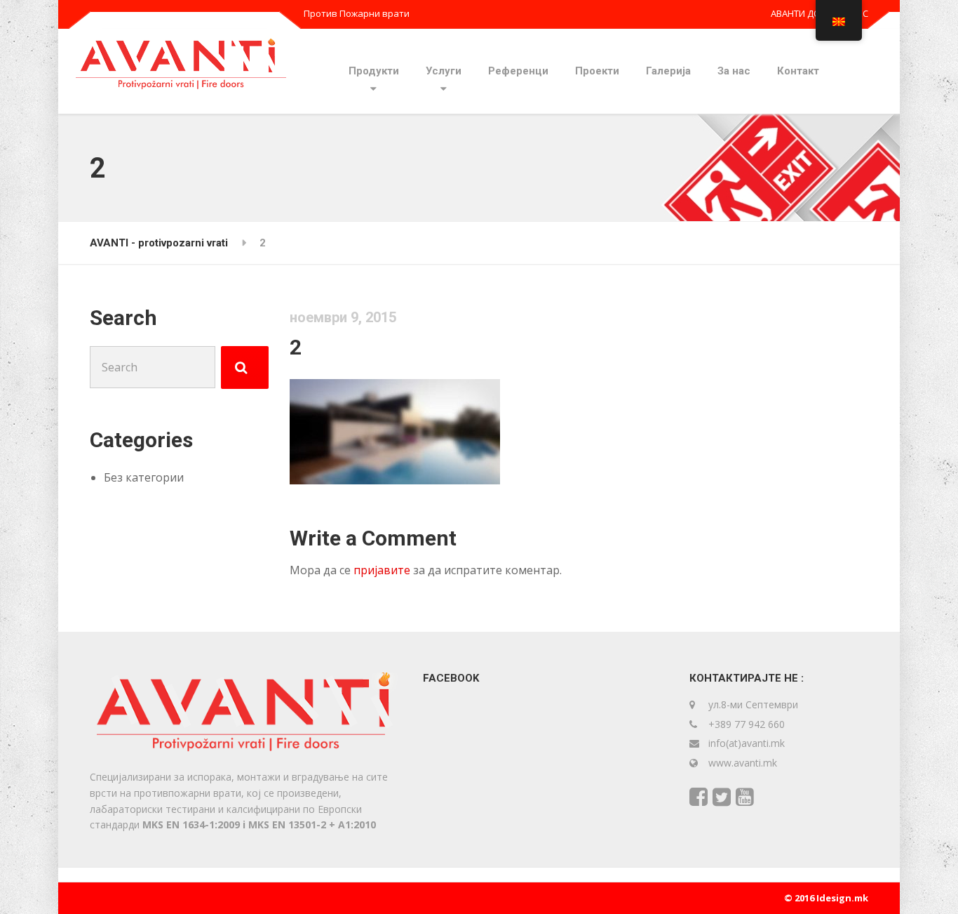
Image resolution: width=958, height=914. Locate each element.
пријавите (381, 570)
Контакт (798, 71)
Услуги (443, 71)
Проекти (597, 71)
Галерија (668, 71)
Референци (518, 71)
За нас (733, 71)
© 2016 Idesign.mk (826, 898)
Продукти (374, 71)
